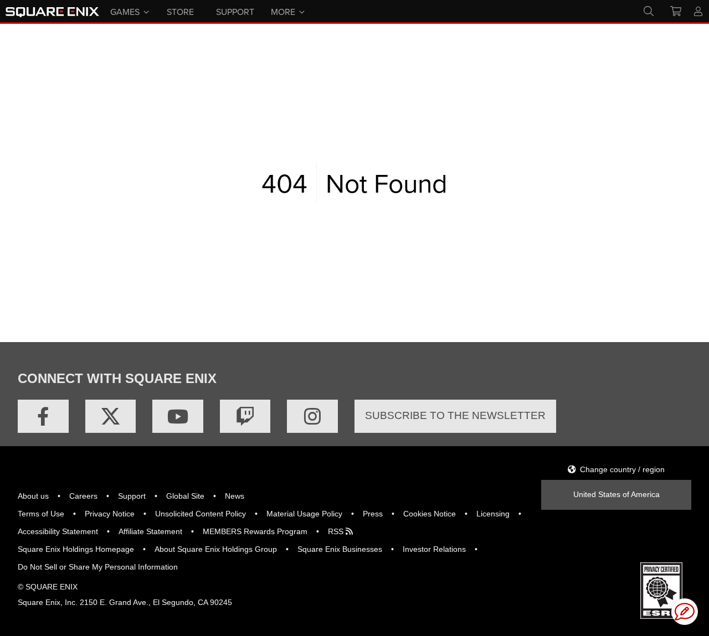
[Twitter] (110, 416)
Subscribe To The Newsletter (455, 415)
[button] (684, 611)
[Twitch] (245, 416)
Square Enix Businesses (339, 549)
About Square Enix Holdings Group (216, 549)
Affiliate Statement (150, 531)
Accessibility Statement (58, 531)
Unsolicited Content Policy (200, 513)
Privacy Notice (110, 513)
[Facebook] (43, 416)
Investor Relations (434, 549)
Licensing (493, 513)
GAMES (125, 11)
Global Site (185, 496)
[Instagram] (312, 416)
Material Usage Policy (304, 513)
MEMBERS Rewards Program (255, 531)
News (234, 496)
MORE (283, 11)
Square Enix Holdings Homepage (76, 549)
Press (373, 513)
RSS (337, 531)
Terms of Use (41, 513)
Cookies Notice (429, 513)
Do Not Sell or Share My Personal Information (98, 566)
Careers (83, 496)
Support (132, 496)
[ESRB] (661, 589)
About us (33, 496)
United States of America (616, 494)
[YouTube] (177, 416)
